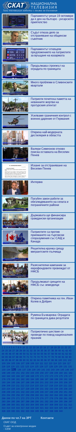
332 (23, 411)
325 (61, 408)
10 (24, 347)
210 (13, 385)
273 (28, 398)
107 (23, 363)
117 (69, 363)
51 (28, 354)
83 (70, 357)
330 (13, 411)
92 (32, 360)
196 (18, 382)
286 (18, 401)
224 (9, 389)
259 (32, 395)
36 (46, 350)
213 (27, 385)
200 (37, 382)
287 (23, 401)
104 (9, 363)
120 (13, 366)
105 (13, 363)
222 (70, 385)
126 (42, 366)
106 (18, 363)
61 (63, 354)
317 (23, 408)
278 (51, 398)
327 (71, 408)
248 (51, 392)
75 (42, 357)
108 (28, 363)
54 (39, 354)
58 (53, 354)
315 (13, 408)
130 (61, 366)
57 (49, 354)
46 (10, 354)
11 (27, 347)
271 (18, 398)
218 (51, 385)
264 (56, 395)
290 (37, 401)
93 (35, 360)
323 (51, 408)
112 (46, 363)
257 (23, 395)
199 (32, 382)
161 (66, 373)
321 (42, 408)
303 (28, 405)
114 (55, 363)
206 (66, 382)
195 (13, 382)
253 (4, 395)
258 (28, 395)
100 (60, 360)
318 (28, 408)
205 (61, 382)
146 (67, 370)
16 (45, 347)
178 (4, 379)
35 (42, 350)
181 (18, 379)
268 (4, 398)
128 (51, 366)
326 (66, 408)
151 (18, 373)
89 (21, 360)
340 (61, 411)
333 (28, 411)
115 (60, 363)
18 (52, 347)
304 (32, 405)
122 (23, 366)
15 (41, 347)
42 (67, 350)
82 (67, 357)
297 (71, 401)
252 (71, 392)
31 (28, 350)
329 (9, 411)
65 (7, 357)
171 (42, 376)
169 (32, 376)
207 (71, 382)
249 (56, 392)
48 (17, 354)
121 (18, 366)
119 (8, 366)
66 (10, 357)
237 (71, 389)
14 (38, 347)
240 (13, 392)
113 (51, 363)
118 (4, 366)
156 (42, 373)
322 (47, 408)
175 (61, 376)
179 (9, 379)
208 (4, 385)
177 (71, 376)
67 (14, 357)
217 (47, 385)
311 (66, 405)
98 (53, 360)
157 (47, 373)
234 (56, 389)
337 (47, 411)
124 (32, 366)
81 (63, 357)
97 (49, 360)
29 (21, 350)
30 (25, 350)
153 (28, 373)
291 (42, 401)
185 (37, 379)
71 (28, 357)
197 (23, 382)
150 (13, 373)
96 (46, 360)
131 (65, 366)
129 (56, 366)
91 (28, 360)
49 (21, 354)
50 (25, 354)
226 (18, 389)
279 (56, 398)
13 (34, 347)
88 (17, 360)
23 (69, 347)
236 (66, 389)
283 (4, 401)
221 (66, 385)
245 (37, 392)
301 (18, 405)
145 (62, 370)
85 (7, 360)
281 (66, 398)
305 (37, 405)
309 (56, 405)
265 (61, 395)
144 (58, 370)
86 (10, 360)
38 (53, 350)
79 (56, 357)
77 (49, 357)
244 (32, 392)
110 (37, 363)
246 (42, 392)
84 (3, 360)
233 (51, 389)
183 (28, 379)
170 (37, 376)
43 (70, 350)
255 (13, 395)
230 (37, 389)
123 (27, 366)
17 (49, 347)
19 (56, 347)
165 (13, 376)
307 (47, 405)
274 (32, 398)
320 (37, 408)
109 (32, 363)
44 (3, 354)
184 (32, 379)
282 (71, 398)
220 (61, 385)
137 (24, 370)
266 (66, 395)
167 (23, 376)
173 (51, 376)
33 (35, 350)
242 (23, 392)
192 (71, 379)
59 (56, 354)
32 (32, 350)
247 (47, 392)
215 (37, 385)
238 (4, 392)
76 (46, 357)
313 (4, 408)
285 (13, 401)
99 (56, 360)
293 (51, 401)
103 (4, 363)
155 (37, 373)
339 (56, 411)
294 (56, 401)
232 (47, 389)
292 (47, 401)
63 (70, 354)
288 (28, 401)
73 (35, 357)
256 (18, 395)
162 (71, 373)
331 (18, 411)
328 (4, 411)
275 (37, 398)
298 (4, 405)
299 (9, 405)
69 (21, 357)
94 (39, 360)
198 (28, 382)
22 (66, 347)
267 (71, 395)
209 (9, 385)
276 (42, 398)
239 (9, 392)
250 (61, 392)
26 (10, 350)
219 (56, 385)
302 (23, 405)
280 (61, 398)
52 (32, 354)
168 (28, 376)
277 (47, 398)
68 (17, 357)
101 (65, 360)
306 (42, 405)
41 (63, 350)
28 (17, 350)
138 (29, 370)
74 (39, 357)
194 (9, 382)
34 (39, 350)
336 (42, 411)
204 (56, 382)
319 (32, 408)
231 (42, 389)
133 (4, 370)
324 (56, 408)
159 (56, 373)
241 (18, 392)
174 (56, 376)
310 (61, 405)
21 (63, 347)
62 (67, 354)
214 (32, 385)
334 (32, 411)
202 (47, 382)
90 (25, 360)
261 (42, 395)
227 (23, 389)
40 (60, 350)
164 (9, 376)
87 (14, 360)
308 (51, 405)
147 (72, 370)
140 (39, 370)
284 (9, 401)
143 (53, 370)
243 (28, 392)
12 (31, 347)
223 (4, 389)
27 (14, 350)
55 (42, 354)
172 (47, 376)
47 (14, 354)
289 (32, 401)
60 (60, 354)
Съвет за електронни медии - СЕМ (20, 427)
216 (42, 385)
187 (47, 379)
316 (18, 408)
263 (51, 395)
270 (13, 398)
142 (48, 370)
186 (42, 379)
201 (42, 382)
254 (9, 395)
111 (42, 363)
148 (4, 373)
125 (37, 366)
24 (3, 350)
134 (9, 370)
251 (66, 392)
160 (61, 373)
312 (70, 405)
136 (19, 370)
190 (61, 379)
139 (34, 370)
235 (61, 389)
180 (13, 379)
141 (43, 370)
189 (56, 379)
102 (70, 360)
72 (32, 357)
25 (7, 350)
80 (60, 357)
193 (4, 382)
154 (32, 373)
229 (32, 389)
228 (28, 389)
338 (51, 411)
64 (3, 357)
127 (46, 366)
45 (7, 354)
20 (59, 347)
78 (53, 357)
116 (65, 363)
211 (18, 385)
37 (49, 350)
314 (9, 408)
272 (23, 398)
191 (66, 379)
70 (25, 357)
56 (46, 354)
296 (66, 401)
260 (37, 395)
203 (51, 382)
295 (61, 401)
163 (4, 376)
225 (13, 389)
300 (13, 405)
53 (35, 354)
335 (37, 411)
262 (47, 395)
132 (70, 366)
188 (51, 379)
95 (42, 360)
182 (23, 379)
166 (18, 376)
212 (23, 385)
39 (56, 350)
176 (66, 376)
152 (23, 373)
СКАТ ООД (10, 422)
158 (51, 373)
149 (9, 373)
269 (9, 398)
